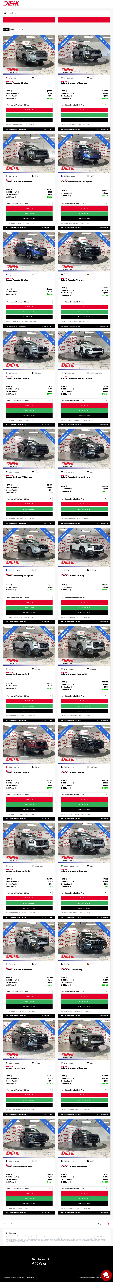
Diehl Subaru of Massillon (16, 129)
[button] (54, 54)
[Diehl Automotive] (11, 4)
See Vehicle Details (29, 120)
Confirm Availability (29, 115)
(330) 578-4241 (48, 129)
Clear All (6, 29)
